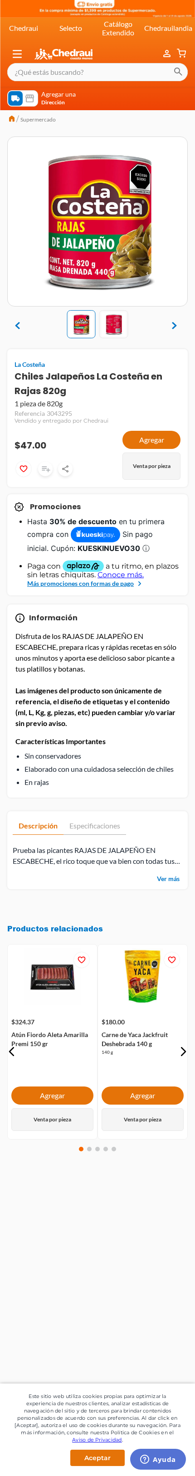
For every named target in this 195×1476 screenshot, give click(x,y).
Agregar (151, 439)
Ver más (168, 878)
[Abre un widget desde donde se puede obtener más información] (158, 1460)
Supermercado (38, 119)
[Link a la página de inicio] (11, 120)
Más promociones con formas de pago (80, 583)
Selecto (70, 28)
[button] (17, 54)
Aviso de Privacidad (97, 1440)
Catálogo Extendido (118, 27)
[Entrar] (167, 54)
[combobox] (97, 72)
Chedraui (23, 28)
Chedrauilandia (168, 28)
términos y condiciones (108, 1242)
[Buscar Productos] (178, 72)
